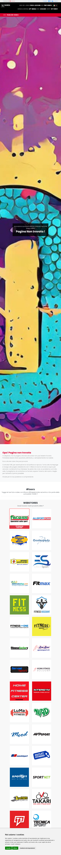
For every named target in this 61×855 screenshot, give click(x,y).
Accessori (37, 5)
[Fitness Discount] (42, 605)
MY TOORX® (54, 9)
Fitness (32, 5)
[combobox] (55, 5)
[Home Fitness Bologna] (42, 670)
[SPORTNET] (42, 777)
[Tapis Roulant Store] (19, 820)
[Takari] (42, 799)
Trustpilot (45, 1)
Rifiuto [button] (15, 848)
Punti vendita (48, 5)
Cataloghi (43, 9)
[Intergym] (42, 691)
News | (56, 1)
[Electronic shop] (19, 583)
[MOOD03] (19, 734)
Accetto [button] (8, 848)
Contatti (48, 9)
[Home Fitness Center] (19, 691)
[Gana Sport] (42, 648)
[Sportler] (19, 777)
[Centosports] (42, 540)
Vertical (13, 1)
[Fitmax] (42, 583)
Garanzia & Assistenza (23, 9)
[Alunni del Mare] (19, 540)
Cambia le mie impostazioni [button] (27, 848)
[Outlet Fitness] (42, 756)
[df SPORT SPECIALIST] (19, 562)
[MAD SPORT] (42, 713)
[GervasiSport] (19, 670)
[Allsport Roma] (42, 519)
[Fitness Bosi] (19, 605)
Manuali (34, 9)
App (30, 9)
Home (20, 5)
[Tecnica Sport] (42, 820)
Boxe (42, 5)
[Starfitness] (19, 799)
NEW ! (23, 5)
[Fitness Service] (42, 626)
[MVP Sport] (42, 734)
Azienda (27, 5)
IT (56, 5)
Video (38, 9)
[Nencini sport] (19, 756)
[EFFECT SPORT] (42, 562)
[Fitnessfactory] (19, 648)
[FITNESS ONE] (19, 626)
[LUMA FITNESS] (19, 713)
